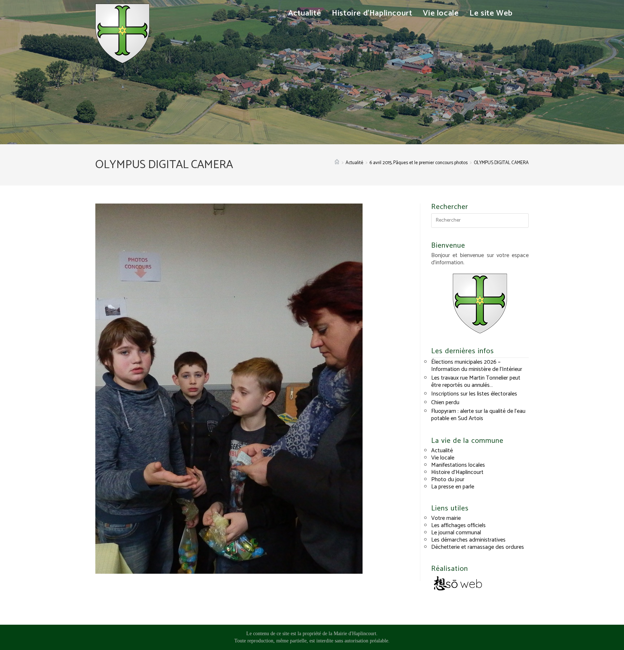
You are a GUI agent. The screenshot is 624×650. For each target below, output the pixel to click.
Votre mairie (446, 518)
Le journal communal (456, 533)
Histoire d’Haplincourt (457, 472)
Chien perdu (445, 402)
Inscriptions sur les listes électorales (474, 394)
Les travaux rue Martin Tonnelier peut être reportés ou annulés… (475, 381)
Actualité (442, 451)
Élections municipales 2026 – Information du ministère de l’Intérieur (476, 365)
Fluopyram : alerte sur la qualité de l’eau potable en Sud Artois (478, 414)
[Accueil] (336, 163)
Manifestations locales (458, 465)
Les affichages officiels (458, 525)
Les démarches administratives (468, 540)
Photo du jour (447, 479)
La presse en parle (452, 487)
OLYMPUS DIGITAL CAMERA (501, 163)
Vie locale (442, 458)
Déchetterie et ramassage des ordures (477, 547)
